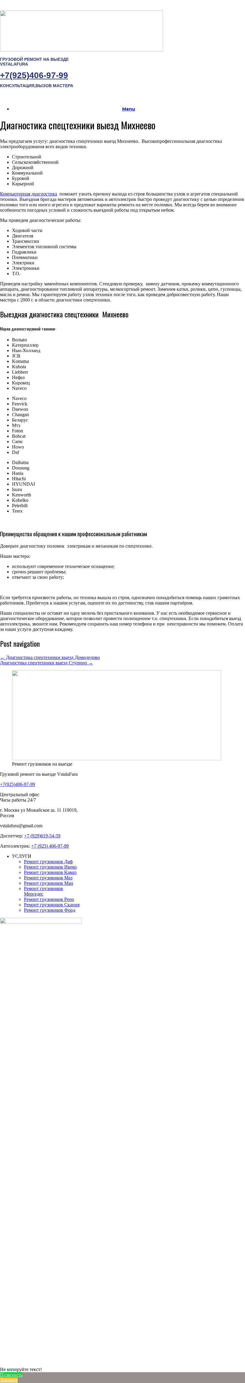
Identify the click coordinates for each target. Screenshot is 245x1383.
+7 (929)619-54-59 (42, 835)
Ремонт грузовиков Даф (48, 861)
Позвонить (11, 1374)
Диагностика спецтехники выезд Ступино (46, 662)
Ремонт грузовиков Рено (49, 899)
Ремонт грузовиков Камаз (50, 872)
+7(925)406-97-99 (34, 75)
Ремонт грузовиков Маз (48, 877)
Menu (128, 109)
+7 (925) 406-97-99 (50, 846)
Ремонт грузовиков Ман (48, 883)
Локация (9, 1380)
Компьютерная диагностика (28, 193)
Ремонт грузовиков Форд (49, 910)
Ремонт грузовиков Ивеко (50, 867)
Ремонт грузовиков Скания (51, 904)
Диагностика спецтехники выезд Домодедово (50, 657)
